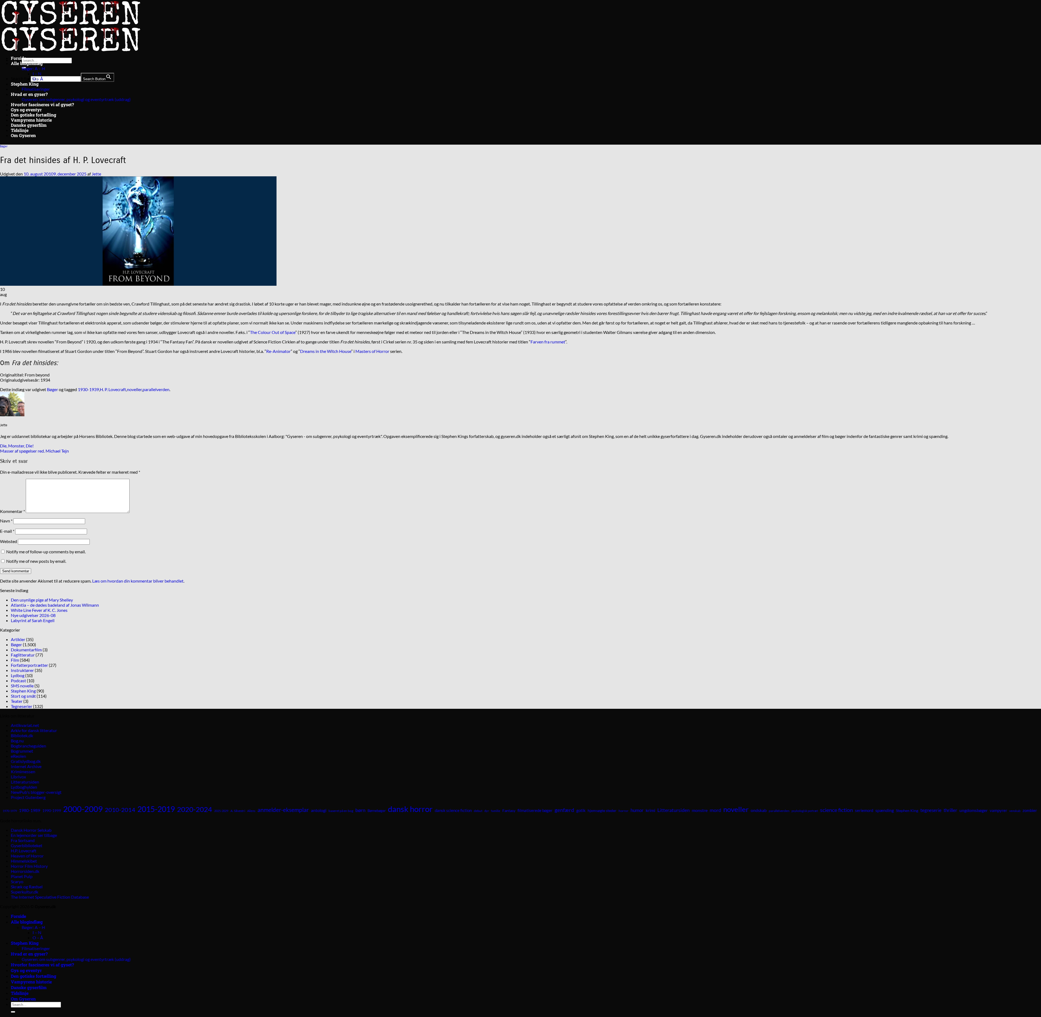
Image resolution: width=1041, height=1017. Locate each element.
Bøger (4, 146)
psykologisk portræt (805, 811)
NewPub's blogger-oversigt (36, 792)
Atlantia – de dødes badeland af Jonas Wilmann (55, 604)
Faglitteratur (23, 654)
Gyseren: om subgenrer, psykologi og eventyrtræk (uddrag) (76, 99)
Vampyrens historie (31, 120)
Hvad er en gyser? (29, 94)
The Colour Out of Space (272, 332)
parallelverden (156, 389)
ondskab (759, 810)
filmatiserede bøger (535, 810)
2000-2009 (83, 809)
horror (623, 811)
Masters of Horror (372, 351)
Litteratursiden (25, 781)
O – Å (38, 78)
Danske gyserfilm (29, 125)
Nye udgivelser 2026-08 (33, 615)
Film (15, 659)
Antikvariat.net (25, 725)
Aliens (251, 811)
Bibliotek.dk (22, 735)
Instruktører (22, 670)
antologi (318, 810)
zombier (1030, 810)
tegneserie (931, 810)
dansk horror (410, 809)
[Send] (13, 1012)
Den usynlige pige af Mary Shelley (42, 599)
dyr (486, 811)
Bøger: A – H (33, 68)
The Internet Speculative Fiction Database (50, 896)
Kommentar (12, 511)
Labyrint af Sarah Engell (32, 620)
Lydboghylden (24, 786)
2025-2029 (221, 811)
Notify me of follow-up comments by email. (46, 551)
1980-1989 (29, 810)
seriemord (864, 810)
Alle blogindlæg (27, 63)
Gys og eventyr (26, 109)
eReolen (18, 756)
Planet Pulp (22, 876)
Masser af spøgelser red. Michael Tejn (34, 450)
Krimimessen (23, 771)
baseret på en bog (341, 811)
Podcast (18, 680)
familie (495, 811)
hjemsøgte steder (602, 810)
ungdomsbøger (973, 810)
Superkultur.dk (24, 891)
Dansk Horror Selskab (31, 830)
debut (478, 811)
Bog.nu (17, 740)
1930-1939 (88, 389)
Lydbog (17, 675)
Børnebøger (377, 810)
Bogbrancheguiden (28, 745)
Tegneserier (21, 706)
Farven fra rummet (548, 341)
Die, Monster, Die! (17, 445)
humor (637, 810)
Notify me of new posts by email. (36, 561)
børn (360, 810)
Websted (8, 541)
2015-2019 (156, 809)
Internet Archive (26, 766)
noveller (134, 389)
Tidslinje (19, 130)
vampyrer (998, 810)
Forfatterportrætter (29, 665)
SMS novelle (22, 685)
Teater (17, 701)
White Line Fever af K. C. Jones (39, 610)
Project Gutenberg (28, 797)
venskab (1014, 811)
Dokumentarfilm (26, 649)
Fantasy (508, 810)
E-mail (7, 531)
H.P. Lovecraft (23, 850)
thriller (950, 810)
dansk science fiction (453, 810)
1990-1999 (51, 810)
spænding (884, 810)
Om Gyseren (23, 135)
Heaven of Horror (27, 855)
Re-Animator (278, 351)
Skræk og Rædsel (27, 886)
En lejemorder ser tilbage (34, 835)
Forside (18, 58)
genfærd (564, 810)
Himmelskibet (24, 860)
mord (715, 810)
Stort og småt (23, 695)
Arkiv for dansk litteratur (34, 730)
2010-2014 (120, 809)
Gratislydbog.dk (26, 761)
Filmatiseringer (36, 89)
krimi (650, 810)
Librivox (18, 776)
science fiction (836, 810)
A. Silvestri (237, 811)
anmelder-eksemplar (283, 810)
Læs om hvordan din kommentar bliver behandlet (138, 580)
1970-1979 (10, 811)
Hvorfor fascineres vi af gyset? (42, 104)
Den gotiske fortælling (33, 115)
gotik (581, 810)
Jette (96, 173)
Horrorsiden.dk (25, 871)
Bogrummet (22, 750)
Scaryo (17, 881)
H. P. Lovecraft (113, 389)
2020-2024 (194, 809)
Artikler (18, 639)
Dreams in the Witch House (325, 351)
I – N (37, 73)
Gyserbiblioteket (26, 845)
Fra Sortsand (23, 840)
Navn (6, 520)
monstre (700, 810)
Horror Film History (29, 866)
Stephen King (24, 84)
